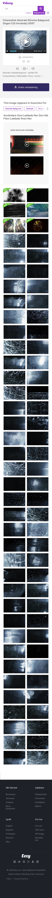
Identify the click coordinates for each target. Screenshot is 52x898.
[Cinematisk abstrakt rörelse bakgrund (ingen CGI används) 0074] (14, 423)
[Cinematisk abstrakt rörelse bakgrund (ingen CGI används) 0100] (38, 454)
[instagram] (28, 861)
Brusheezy (11, 794)
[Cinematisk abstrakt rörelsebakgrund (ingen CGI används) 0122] (38, 727)
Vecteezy (10, 798)
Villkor (9, 879)
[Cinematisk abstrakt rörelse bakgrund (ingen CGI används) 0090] (38, 347)
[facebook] (15, 861)
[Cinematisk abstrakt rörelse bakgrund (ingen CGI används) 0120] (38, 651)
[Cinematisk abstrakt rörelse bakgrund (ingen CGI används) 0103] (14, 560)
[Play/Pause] (7, 51)
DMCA (38, 806)
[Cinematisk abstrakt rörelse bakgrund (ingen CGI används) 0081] (14, 636)
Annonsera (40, 798)
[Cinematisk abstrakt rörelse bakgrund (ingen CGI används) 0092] (38, 575)
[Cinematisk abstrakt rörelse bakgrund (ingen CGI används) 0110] (14, 514)
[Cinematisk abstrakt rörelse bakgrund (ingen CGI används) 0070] (14, 545)
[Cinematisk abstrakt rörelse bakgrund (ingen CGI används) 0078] (38, 469)
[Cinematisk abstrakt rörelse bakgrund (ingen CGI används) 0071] (38, 438)
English (9, 826)
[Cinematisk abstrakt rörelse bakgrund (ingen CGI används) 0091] (14, 286)
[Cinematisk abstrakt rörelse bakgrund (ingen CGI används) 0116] (14, 362)
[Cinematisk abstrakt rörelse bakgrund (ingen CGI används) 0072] (38, 636)
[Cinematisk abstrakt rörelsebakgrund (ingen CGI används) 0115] (14, 758)
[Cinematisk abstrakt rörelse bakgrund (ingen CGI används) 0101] (38, 408)
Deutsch (9, 838)
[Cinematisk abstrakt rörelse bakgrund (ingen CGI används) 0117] (38, 256)
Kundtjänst (40, 802)
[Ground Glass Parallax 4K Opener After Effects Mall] (38, 210)
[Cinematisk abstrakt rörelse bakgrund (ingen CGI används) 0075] (14, 454)
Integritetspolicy (21, 879)
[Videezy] (8, 3)
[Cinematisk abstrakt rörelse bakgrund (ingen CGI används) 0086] (38, 682)
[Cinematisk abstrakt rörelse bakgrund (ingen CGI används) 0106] (38, 317)
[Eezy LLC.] (26, 856)
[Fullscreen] (45, 51)
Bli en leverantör (10, 807)
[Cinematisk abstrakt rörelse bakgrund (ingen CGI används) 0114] (14, 302)
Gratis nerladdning (27, 87)
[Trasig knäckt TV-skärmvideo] (14, 210)
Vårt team (39, 830)
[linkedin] (37, 861)
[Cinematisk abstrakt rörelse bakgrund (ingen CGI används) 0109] (38, 712)
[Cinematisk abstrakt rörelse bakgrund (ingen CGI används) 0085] (38, 666)
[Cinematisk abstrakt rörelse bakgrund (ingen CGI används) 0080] (38, 286)
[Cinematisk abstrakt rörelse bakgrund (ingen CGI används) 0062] (38, 545)
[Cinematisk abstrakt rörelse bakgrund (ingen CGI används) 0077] (38, 378)
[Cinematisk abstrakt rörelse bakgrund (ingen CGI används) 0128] (14, 469)
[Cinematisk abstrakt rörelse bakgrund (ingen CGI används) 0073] (14, 682)
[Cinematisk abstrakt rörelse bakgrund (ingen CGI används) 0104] (14, 438)
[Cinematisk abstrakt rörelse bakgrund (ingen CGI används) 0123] (14, 393)
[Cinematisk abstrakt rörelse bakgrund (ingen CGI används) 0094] (14, 697)
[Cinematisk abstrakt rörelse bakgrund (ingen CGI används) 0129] (38, 758)
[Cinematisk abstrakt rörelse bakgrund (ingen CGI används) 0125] (14, 378)
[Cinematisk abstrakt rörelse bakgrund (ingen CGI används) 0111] (38, 590)
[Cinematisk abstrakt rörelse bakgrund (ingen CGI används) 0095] (38, 484)
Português (10, 834)
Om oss (38, 826)
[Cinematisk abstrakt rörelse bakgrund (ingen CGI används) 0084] (38, 271)
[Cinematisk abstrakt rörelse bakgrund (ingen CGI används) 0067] (14, 575)
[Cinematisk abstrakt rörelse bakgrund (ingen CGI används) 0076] (38, 302)
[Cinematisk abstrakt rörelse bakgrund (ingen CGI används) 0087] (14, 590)
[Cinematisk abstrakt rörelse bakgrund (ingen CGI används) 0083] (14, 621)
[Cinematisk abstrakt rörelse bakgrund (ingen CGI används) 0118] (38, 362)
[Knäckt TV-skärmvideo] (38, 195)
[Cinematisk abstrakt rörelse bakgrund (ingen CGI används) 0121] (14, 666)
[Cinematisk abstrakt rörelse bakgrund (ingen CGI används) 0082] (14, 408)
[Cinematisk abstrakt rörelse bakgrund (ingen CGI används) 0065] (14, 484)
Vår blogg (39, 834)
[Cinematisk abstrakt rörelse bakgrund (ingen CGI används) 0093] (38, 621)
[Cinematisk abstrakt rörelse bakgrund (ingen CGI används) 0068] (38, 332)
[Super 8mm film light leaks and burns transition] (26, 145)
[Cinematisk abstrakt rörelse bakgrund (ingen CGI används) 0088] (14, 727)
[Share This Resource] (28, 61)
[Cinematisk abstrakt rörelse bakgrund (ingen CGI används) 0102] (38, 742)
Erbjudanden (41, 794)
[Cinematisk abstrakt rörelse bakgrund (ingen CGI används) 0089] (38, 560)
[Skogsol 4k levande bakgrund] (14, 226)
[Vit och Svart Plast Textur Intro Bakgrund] (14, 195)
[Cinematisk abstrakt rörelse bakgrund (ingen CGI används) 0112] (14, 651)
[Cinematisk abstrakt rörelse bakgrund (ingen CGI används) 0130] (14, 742)
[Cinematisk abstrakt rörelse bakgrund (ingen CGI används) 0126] (38, 514)
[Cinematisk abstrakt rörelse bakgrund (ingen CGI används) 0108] (38, 423)
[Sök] (41, 8)
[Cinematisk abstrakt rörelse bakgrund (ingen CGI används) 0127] (14, 347)
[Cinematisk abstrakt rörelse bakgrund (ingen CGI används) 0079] (14, 271)
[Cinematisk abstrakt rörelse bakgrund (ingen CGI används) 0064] (38, 241)
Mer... (8, 841)
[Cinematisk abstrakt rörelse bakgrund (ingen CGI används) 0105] (14, 499)
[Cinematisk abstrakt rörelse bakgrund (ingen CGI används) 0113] (38, 606)
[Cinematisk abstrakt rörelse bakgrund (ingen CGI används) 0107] (38, 393)
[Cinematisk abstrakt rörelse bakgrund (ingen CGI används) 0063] (38, 697)
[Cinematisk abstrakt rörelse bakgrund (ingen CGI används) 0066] (38, 499)
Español (9, 830)
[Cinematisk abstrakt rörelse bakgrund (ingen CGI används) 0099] (38, 530)
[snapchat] (33, 861)
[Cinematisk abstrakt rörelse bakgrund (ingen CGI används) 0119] (14, 256)
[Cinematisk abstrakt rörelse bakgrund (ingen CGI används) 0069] (14, 606)
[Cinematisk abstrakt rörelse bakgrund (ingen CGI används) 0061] (14, 530)
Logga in (28, 13)
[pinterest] (24, 861)
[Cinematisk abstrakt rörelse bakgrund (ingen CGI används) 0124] (14, 712)
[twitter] (19, 861)
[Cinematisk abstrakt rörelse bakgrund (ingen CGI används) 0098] (14, 317)
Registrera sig (39, 13)
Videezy (9, 802)
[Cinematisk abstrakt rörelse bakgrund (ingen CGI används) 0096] (14, 332)
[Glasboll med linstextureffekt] (38, 226)
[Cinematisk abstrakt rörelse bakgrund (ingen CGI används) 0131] (14, 241)
